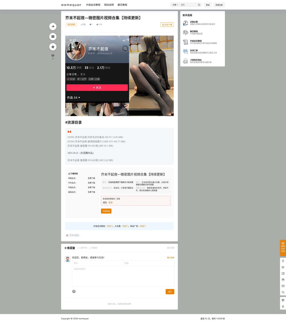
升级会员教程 (93, 4)
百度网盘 (106, 211)
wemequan (83, 318)
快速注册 (219, 5)
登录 (208, 5)
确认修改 (170, 258)
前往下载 (168, 25)
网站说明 (109, 4)
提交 (170, 292)
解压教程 (122, 4)
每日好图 (71, 24)
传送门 (110, 226)
